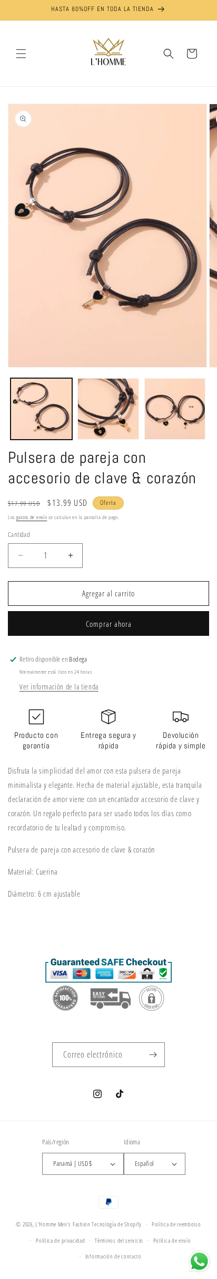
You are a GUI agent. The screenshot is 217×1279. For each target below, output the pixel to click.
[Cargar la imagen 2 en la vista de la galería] (108, 409)
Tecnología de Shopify (117, 1224)
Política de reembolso (176, 1224)
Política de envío (172, 1240)
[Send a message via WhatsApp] (199, 1261)
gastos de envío (31, 517)
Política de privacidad (60, 1240)
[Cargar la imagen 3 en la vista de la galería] (175, 409)
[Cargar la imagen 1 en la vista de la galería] (41, 409)
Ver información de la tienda (58, 687)
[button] (21, 53)
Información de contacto (113, 1256)
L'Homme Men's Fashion (63, 1224)
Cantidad (19, 534)
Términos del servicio (119, 1240)
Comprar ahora (109, 623)
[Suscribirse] (152, 1054)
